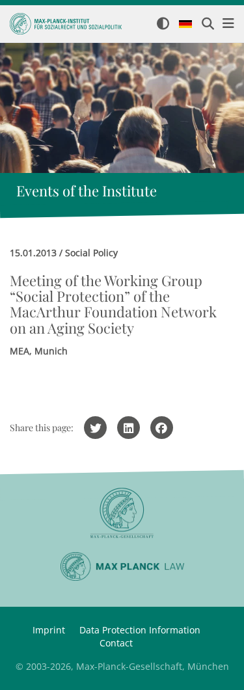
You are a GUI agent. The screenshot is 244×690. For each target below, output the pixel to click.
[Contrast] (163, 24)
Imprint (49, 630)
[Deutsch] (185, 24)
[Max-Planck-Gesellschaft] (122, 513)
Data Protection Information (139, 630)
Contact (116, 643)
